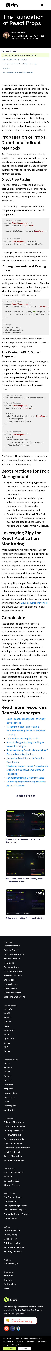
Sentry (7, 1063)
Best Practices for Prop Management (15, 59)
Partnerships (10, 1284)
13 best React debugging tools (22, 738)
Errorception (10, 1106)
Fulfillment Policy (12, 1243)
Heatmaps (9, 963)
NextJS (7, 1021)
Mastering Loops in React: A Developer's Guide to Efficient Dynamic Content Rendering (27, 770)
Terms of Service (12, 1230)
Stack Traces (10, 980)
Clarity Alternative (13, 1143)
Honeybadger (10, 1093)
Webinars (8, 1176)
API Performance (12, 958)
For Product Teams (13, 1197)
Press (6, 1288)
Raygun (7, 1080)
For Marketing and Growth (16, 1214)
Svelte (7, 1043)
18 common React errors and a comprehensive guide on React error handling (26, 730)
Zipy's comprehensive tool (34, 602)
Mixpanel (8, 1089)
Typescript (9, 1038)
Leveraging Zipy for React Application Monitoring (19, 64)
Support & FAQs (11, 1181)
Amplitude (9, 1110)
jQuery (7, 1026)
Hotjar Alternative (12, 1135)
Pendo (7, 1072)
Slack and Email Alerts (14, 997)
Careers (8, 1280)
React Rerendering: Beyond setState (25, 777)
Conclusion (6, 68)
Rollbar (7, 1076)
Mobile (7, 1051)
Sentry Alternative (13, 1156)
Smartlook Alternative (14, 1139)
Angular (7, 1017)
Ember (7, 1034)
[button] (42, 5)
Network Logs (10, 984)
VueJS (7, 1013)
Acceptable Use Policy (15, 1247)
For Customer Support (14, 1210)
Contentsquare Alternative (17, 1147)
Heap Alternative (12, 1152)
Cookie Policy (10, 1239)
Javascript (9, 1030)
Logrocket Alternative (14, 1126)
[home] (12, 5)
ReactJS (8, 1009)
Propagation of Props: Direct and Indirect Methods (19, 55)
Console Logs (10, 988)
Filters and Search (12, 992)
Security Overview (13, 1251)
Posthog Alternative (13, 1130)
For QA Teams (10, 1218)
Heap (6, 1101)
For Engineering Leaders (15, 1205)
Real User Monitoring (14, 954)
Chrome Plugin (11, 1263)
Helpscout (9, 1097)
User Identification (13, 971)
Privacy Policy (10, 1234)
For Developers (11, 1201)
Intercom (8, 1084)
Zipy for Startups (12, 1185)
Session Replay (11, 950)
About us (8, 1275)
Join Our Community (14, 1172)
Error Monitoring (12, 946)
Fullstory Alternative (14, 1122)
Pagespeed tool (11, 967)
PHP (6, 1047)
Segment (8, 1067)
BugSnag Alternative (14, 1160)
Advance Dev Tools (13, 975)
